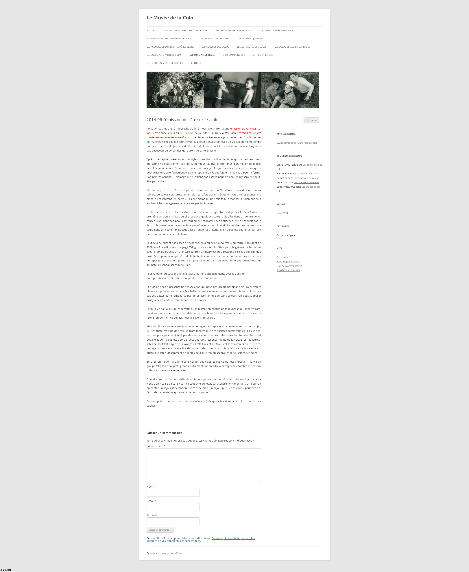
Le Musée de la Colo (170, 17)
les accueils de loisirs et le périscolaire (170, 46)
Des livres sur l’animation (215, 38)
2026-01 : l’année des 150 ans (278, 30)
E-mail (151, 501)
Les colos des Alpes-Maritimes (292, 46)
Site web (152, 515)
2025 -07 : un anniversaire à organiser (185, 30)
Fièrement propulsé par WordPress (164, 553)
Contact (196, 62)
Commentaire (156, 446)
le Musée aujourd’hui (251, 38)
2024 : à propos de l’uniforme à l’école (297, 142)
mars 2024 (282, 213)
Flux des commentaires (289, 265)
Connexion (283, 257)
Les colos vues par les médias (164, 54)
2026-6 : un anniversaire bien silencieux (169, 38)
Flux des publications (288, 261)
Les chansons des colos (306, 173)
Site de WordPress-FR (288, 270)
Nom (151, 486)
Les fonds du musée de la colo (165, 62)
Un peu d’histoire (263, 54)
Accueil (151, 30)
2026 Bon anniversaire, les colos (234, 30)
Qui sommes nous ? (234, 54)
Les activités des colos (215, 46)
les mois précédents (202, 54)
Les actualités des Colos (252, 46)
